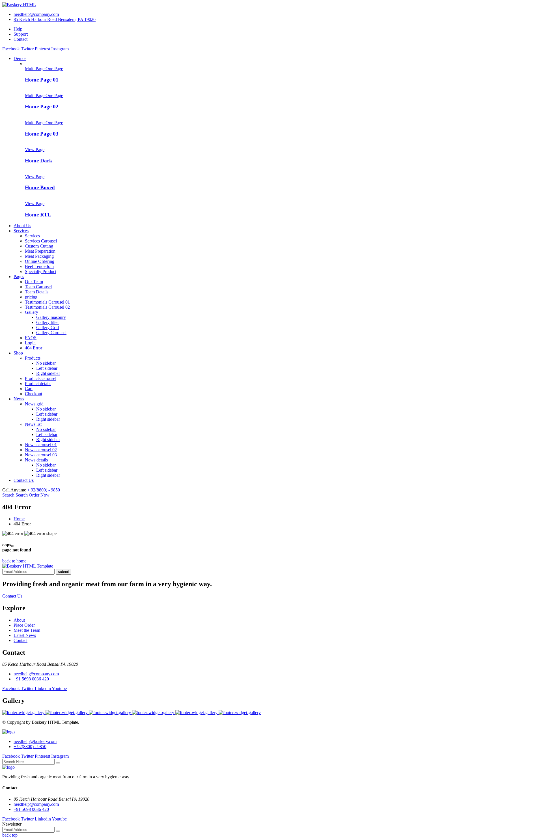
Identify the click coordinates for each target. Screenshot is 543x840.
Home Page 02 (42, 106)
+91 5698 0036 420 (31, 678)
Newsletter (11, 824)
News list (33, 424)
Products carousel (40, 378)
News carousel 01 (41, 444)
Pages (19, 276)
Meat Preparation (40, 251)
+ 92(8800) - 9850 (43, 489)
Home (19, 518)
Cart (29, 388)
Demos (20, 58)
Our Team (34, 281)
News (19, 398)
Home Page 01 (42, 80)
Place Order (24, 625)
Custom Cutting (39, 246)
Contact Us (24, 480)
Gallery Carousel (51, 332)
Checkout (33, 393)
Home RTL (38, 215)
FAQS (30, 337)
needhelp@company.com (36, 14)
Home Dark (38, 161)
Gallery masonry (51, 317)
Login (30, 342)
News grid (34, 403)
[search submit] (58, 763)
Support (21, 34)
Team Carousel (38, 286)
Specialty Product (40, 271)
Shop (18, 353)
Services (21, 230)
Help (18, 29)
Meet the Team (27, 630)
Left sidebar (46, 368)
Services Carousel (41, 241)
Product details (38, 383)
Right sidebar (48, 373)
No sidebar (46, 363)
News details (36, 459)
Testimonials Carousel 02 (47, 307)
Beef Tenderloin (39, 266)
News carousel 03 (41, 454)
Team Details (36, 291)
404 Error (33, 347)
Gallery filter (47, 322)
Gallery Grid (47, 327)
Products (32, 358)
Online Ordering (39, 261)
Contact (20, 39)
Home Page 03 (42, 134)
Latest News (25, 635)
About (19, 620)
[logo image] (8, 731)
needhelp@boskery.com (35, 741)
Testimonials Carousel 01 (47, 302)
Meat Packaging (39, 256)
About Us (22, 225)
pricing (31, 297)
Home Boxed (40, 187)
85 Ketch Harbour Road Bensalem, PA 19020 (55, 19)
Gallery (31, 312)
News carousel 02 (41, 449)
